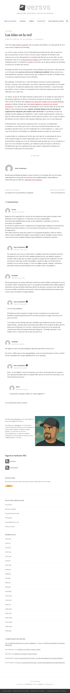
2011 (6, 604)
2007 (6, 622)
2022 (6, 556)
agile (13, 421)
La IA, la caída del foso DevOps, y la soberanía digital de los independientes (39, 658)
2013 (6, 596)
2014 (6, 591)
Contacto (41, 21)
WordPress (28, 684)
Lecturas (8, 31)
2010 (6, 609)
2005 (6, 631)
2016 (6, 582)
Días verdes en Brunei (20, 45)
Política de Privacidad (21, 691)
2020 (6, 565)
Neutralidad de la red (12, 522)
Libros (31, 21)
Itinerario (36, 156)
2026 (6, 539)
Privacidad (8, 518)
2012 (6, 600)
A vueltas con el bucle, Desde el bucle (28, 649)
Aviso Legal (6, 691)
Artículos (12, 461)
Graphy (40, 684)
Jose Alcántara (10, 21)
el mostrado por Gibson (29, 60)
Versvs (37, 681)
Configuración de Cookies (56, 691)
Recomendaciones (56, 21)
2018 (6, 574)
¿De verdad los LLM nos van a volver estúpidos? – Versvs (23, 643)
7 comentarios (38, 39)
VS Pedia (22, 21)
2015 (6, 587)
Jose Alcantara (19, 247)
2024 (6, 547)
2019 (6, 569)
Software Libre (10, 526)
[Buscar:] (67, 21)
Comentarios (13, 467)
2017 (6, 578)
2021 (6, 561)
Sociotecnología (10, 509)
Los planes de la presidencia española (19, 193)
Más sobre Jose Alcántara (33, 180)
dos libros (18, 425)
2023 (6, 552)
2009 (6, 613)
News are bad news (58, 193)
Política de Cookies (38, 691)
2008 (6, 618)
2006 (6, 626)
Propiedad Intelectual (12, 513)
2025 (6, 543)
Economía (8, 505)
